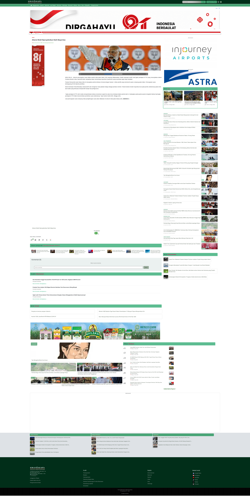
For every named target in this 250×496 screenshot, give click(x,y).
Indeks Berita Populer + (170, 389)
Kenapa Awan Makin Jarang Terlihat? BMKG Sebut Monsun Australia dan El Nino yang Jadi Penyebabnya (182, 211)
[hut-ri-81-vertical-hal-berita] (38, 65)
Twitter (196, 482)
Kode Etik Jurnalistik (88, 483)
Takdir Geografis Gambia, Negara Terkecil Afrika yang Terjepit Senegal (181, 163)
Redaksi (85, 475)
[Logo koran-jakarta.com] (35, 2)
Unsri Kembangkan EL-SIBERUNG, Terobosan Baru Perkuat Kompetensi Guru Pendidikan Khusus (181, 230)
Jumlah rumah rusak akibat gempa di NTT (173, 102)
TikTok (196, 479)
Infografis (87, 5)
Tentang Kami (86, 473)
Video (149, 479)
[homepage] (37, 468)
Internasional (151, 473)
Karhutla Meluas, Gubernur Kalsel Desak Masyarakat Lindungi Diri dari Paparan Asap (181, 115)
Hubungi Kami (86, 477)
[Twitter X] (46, 240)
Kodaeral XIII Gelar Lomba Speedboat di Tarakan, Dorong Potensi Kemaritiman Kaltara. (180, 155)
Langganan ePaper (211, 2)
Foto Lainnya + (214, 88)
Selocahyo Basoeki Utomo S (49, 42)
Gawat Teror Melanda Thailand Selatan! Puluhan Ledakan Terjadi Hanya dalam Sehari (181, 196)
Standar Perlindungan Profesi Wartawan (93, 481)
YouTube (196, 477)
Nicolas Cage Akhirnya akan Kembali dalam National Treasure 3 (119, 251)
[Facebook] (43, 240)
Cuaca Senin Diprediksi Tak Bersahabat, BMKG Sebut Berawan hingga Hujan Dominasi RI (182, 218)
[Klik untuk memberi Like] (31, 240)
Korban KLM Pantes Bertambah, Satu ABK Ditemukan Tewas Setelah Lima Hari (43, 251)
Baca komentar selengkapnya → (40, 283)
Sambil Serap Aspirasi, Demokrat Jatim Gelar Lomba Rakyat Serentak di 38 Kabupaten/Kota (138, 251)
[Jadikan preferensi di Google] (50, 240)
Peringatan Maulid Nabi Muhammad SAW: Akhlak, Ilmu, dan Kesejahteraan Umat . (182, 189)
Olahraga (150, 483)
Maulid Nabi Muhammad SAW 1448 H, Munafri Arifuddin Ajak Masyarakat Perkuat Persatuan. (182, 169)
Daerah (149, 477)
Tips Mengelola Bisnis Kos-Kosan (172, 175)
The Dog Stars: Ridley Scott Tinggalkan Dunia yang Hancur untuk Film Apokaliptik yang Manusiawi (80, 252)
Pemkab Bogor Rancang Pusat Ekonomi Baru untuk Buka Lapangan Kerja (182, 223)
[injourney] (190, 53)
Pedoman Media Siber (88, 479)
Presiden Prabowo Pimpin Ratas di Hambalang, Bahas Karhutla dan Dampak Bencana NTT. (180, 148)
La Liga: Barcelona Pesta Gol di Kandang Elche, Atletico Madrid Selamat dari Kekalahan (182, 122)
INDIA (33, 37)
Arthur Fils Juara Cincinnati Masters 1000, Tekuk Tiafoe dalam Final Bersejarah (180, 143)
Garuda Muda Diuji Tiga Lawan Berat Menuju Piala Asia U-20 (178, 238)
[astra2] (190, 77)
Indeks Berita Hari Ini (35, 480)
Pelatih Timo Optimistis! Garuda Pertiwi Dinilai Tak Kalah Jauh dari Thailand (182, 243)
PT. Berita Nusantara (128, 489)
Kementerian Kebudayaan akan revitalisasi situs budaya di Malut (193, 102)
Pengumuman (94, 5)
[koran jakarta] (32, 33)
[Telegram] (39, 240)
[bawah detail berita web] (95, 334)
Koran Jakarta (120, 489)
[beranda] (31, 5)
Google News (197, 473)
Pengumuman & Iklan (35, 482)
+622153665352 (33, 475)
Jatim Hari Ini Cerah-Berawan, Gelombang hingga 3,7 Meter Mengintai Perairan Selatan (156, 251)
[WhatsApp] (35, 240)
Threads (196, 484)
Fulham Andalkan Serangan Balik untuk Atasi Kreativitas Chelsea (179, 183)
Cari (203, 2)
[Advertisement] (69, 412)
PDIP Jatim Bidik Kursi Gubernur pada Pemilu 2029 (99, 251)
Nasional (150, 475)
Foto (149, 481)
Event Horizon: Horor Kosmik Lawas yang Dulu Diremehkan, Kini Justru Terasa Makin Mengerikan (62, 251)
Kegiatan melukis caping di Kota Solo (213, 102)
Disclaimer (85, 486)
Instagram (197, 475)
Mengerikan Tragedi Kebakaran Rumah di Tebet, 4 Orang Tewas (179, 135)
